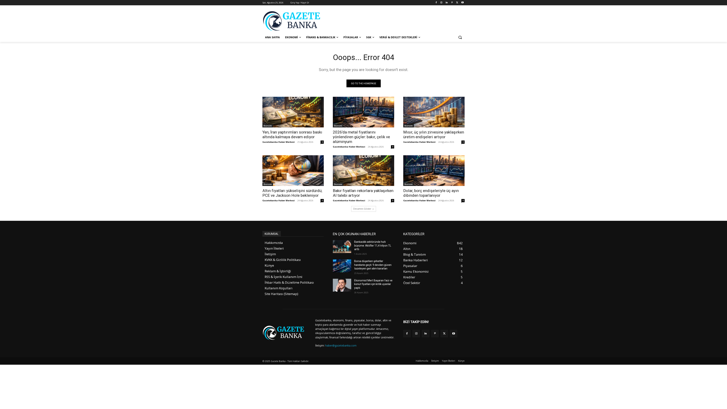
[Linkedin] (447, 3)
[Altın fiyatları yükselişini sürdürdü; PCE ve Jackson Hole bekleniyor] (293, 170)
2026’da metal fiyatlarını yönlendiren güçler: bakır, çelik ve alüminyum (361, 137)
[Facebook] (436, 3)
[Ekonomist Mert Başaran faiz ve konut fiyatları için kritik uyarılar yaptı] (342, 285)
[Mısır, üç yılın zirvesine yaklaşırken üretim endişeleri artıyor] (434, 112)
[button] (460, 37)
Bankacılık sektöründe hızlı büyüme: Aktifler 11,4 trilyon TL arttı (372, 245)
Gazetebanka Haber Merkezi (278, 141)
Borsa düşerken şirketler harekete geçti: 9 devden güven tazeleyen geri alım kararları (373, 265)
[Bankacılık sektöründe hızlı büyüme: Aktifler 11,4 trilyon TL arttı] (342, 246)
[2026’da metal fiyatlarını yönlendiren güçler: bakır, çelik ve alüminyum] (363, 112)
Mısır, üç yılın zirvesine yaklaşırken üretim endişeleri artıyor (433, 134)
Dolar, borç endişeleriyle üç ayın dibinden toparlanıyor (431, 193)
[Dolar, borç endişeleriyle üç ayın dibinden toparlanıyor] (434, 170)
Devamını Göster (362, 208)
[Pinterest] (452, 3)
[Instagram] (441, 3)
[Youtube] (462, 3)
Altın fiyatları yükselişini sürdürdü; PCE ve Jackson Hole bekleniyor (292, 193)
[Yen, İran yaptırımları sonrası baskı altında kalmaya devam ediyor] (293, 112)
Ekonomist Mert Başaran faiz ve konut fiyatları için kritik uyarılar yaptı (373, 284)
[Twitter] (457, 3)
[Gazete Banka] (292, 21)
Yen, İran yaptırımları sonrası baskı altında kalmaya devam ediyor (292, 134)
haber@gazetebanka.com (340, 345)
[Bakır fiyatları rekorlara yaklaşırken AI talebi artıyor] (363, 170)
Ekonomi (268, 125)
